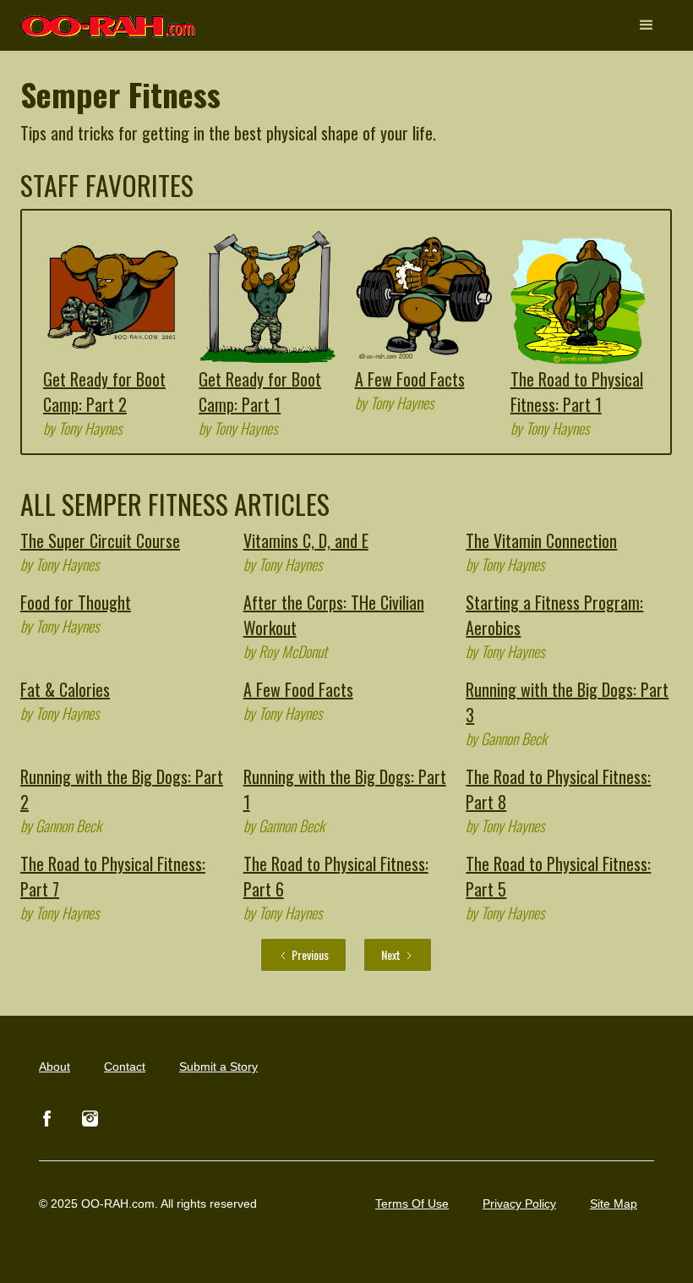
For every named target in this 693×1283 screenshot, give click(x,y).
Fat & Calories (65, 689)
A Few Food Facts (410, 379)
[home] (108, 19)
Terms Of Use (412, 1203)
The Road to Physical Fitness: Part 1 (576, 391)
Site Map (613, 1203)
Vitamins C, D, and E (305, 540)
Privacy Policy (519, 1203)
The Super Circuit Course (100, 540)
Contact (124, 1066)
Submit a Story (218, 1066)
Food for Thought (75, 602)
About (54, 1066)
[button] (646, 25)
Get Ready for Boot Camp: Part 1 (260, 391)
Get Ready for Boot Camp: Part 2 (104, 391)
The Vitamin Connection (541, 540)
